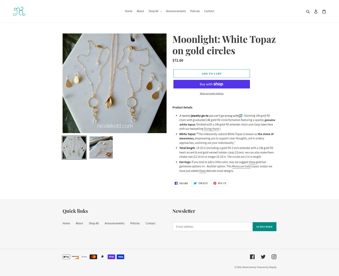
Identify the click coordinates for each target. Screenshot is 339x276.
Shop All (94, 223)
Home (66, 223)
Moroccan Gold (241, 166)
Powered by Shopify (266, 267)
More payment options (211, 93)
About (79, 223)
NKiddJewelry (249, 267)
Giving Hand (211, 129)
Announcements (114, 223)
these (252, 162)
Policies (135, 223)
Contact (150, 223)
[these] (255, 162)
